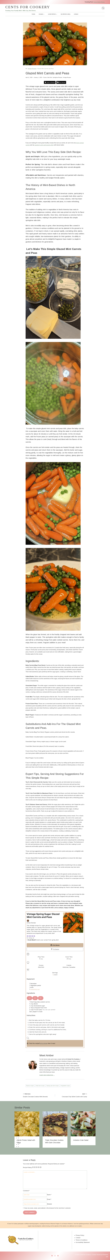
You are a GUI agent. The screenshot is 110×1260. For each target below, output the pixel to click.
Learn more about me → (47, 1075)
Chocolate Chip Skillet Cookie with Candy (74, 1095)
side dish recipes (40, 1085)
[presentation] (26, 1123)
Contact (76, 14)
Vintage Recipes (67, 77)
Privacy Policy (80, 1235)
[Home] (26, 68)
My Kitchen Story (65, 14)
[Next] (94, 1129)
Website (49, 1204)
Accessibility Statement (83, 1242)
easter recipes (30, 1085)
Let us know (44, 1043)
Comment (26, 1190)
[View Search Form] (103, 8)
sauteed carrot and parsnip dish (44, 145)
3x (40, 998)
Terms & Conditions (81, 1240)
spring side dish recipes (53, 1085)
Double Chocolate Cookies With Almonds (35, 1095)
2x (35, 998)
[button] (27, 936)
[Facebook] (52, 1255)
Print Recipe (62, 82)
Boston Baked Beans (99, 2)
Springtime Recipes (57, 77)
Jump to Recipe (50, 82)
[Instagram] (55, 1255)
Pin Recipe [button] (56, 949)
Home (33, 14)
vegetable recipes (65, 1085)
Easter (45, 77)
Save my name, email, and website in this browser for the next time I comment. (47, 1208)
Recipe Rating (27, 1167)
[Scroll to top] (106, 1253)
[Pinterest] (58, 1255)
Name (49, 1194)
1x (29, 998)
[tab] (18, 1135)
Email (49, 1199)
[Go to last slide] (16, 1129)
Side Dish (49, 77)
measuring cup (35, 989)
